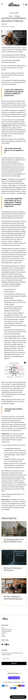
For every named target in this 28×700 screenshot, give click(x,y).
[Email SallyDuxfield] (2, 645)
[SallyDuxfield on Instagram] (6, 645)
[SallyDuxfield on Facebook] (4, 645)
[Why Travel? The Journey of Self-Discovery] (14, 557)
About (3, 628)
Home (10, 16)
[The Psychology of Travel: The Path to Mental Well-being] (14, 528)
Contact (4, 636)
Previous (12, 13)
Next (17, 13)
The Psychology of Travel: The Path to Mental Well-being (14, 540)
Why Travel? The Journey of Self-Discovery (13, 569)
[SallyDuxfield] (14, 4)
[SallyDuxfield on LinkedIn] (8, 645)
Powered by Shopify (19, 682)
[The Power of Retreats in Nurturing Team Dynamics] (14, 585)
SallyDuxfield (11, 682)
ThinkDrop (4, 633)
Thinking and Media (6, 631)
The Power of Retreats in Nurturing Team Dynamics (13, 597)
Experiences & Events (7, 629)
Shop (3, 634)
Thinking (17, 16)
